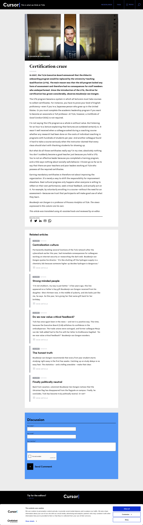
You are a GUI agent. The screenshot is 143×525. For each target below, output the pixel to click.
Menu (131, 5)
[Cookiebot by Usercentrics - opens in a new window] (12, 521)
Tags (119, 5)
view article (41, 268)
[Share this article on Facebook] (115, 15)
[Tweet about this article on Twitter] (115, 19)
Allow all (127, 509)
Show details (29, 521)
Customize (125, 514)
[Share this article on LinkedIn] (115, 23)
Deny (127, 520)
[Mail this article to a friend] (115, 27)
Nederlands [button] (106, 5)
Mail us (31, 498)
